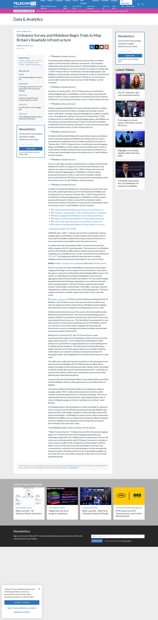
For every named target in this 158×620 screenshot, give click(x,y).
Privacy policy (23, 154)
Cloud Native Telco (77, 7)
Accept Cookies (21, 602)
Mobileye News (100, 263)
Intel (33, 60)
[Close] (39, 589)
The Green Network (91, 7)
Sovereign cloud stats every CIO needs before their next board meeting (30, 89)
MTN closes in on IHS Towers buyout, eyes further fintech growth (129, 513)
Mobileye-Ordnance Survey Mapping (69, 263)
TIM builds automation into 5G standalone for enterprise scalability (128, 183)
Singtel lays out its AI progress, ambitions (58, 512)
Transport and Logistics (33, 64)
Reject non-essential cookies (22, 608)
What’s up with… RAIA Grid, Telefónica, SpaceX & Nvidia (95, 512)
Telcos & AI (106, 7)
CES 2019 (52, 256)
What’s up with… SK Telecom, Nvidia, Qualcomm (29, 512)
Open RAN (65, 7)
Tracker (21, 64)
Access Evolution (89, 508)
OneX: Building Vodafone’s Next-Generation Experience (30, 118)
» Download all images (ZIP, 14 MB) (62, 229)
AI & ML (21, 60)
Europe (27, 60)
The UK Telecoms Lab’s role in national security (129, 93)
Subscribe (30, 149)
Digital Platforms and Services (48, 7)
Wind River (23, 84)
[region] (22, 601)
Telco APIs (114, 7)
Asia (122, 6)
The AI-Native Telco (31, 62)
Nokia (21, 74)
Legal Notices (73, 468)
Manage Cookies (22, 612)
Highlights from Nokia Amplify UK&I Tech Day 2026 (129, 153)
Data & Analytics (28, 19)
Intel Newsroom (27, 45)
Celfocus (23, 95)
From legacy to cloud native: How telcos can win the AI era (130, 123)
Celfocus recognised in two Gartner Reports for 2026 (28, 99)
